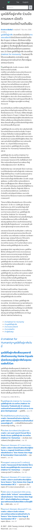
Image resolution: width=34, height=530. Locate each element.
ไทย (18, 2)
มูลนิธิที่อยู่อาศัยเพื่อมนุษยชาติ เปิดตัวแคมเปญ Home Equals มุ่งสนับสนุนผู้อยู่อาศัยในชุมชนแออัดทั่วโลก (17, 358)
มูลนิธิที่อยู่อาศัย (7, 34)
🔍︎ (30, 7)
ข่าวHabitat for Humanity (14, 322)
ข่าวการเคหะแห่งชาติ (11, 327)
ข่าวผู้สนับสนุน (9, 331)
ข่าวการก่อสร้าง (10, 329)
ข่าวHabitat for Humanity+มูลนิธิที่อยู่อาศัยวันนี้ (16, 342)
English (25, 2)
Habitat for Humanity (11, 54)
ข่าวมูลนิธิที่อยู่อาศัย (11, 324)
